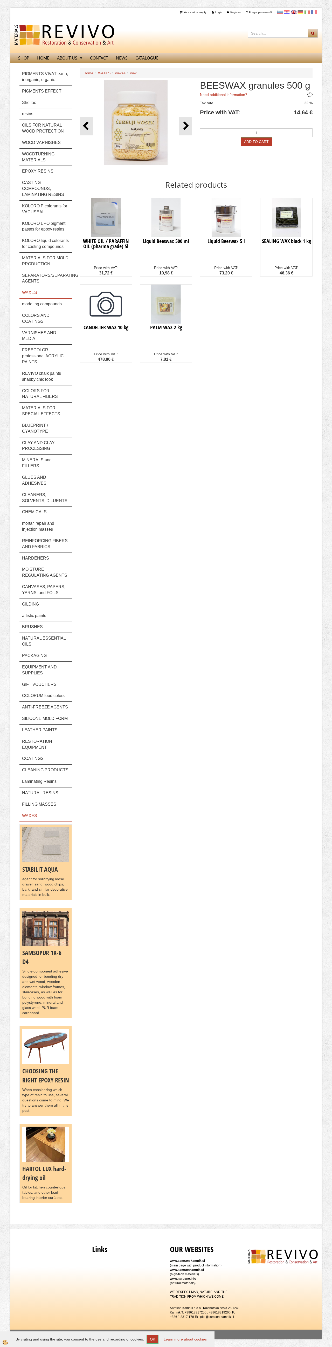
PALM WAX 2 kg (166, 327)
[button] (185, 126)
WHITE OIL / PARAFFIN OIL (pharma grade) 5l (106, 244)
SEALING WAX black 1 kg (286, 241)
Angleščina (293, 12)
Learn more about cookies (185, 1339)
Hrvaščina (287, 12)
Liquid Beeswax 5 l (226, 241)
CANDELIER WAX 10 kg (106, 327)
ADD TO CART (256, 142)
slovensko (280, 12)
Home (88, 73)
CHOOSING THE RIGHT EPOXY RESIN (45, 1075)
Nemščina (300, 12)
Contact (99, 58)
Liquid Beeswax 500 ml (166, 241)
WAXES (104, 73)
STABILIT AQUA (40, 869)
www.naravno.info (183, 1278)
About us (67, 58)
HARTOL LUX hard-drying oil (44, 1173)
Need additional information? (223, 95)
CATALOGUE (146, 58)
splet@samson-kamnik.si (216, 1317)
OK (152, 1339)
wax (133, 73)
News (122, 58)
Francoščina (314, 12)
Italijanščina (307, 12)
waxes (120, 73)
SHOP (23, 58)
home (43, 58)
